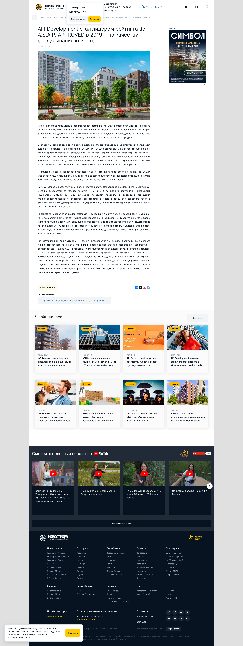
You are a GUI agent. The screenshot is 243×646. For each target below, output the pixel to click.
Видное (80, 567)
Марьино (111, 567)
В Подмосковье (54, 567)
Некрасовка (141, 553)
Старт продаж (172, 574)
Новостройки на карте (146, 591)
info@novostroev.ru (56, 616)
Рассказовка (141, 560)
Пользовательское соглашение (150, 629)
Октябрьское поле (144, 574)
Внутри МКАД (172, 571)
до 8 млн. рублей (174, 553)
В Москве (51, 564)
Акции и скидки (114, 598)
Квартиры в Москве (56, 553)
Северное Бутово (115, 574)
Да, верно (94, 19)
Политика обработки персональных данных (97, 629)
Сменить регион (78, 19)
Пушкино (81, 578)
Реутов (80, 574)
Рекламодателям (145, 616)
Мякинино (141, 571)
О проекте (142, 611)
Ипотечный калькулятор (118, 601)
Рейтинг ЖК (171, 598)
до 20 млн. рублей (174, 560)
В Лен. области (54, 578)
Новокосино (142, 564)
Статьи (169, 594)
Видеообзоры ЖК (144, 594)
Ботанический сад (144, 567)
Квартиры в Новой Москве (59, 556)
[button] (210, 486)
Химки (80, 560)
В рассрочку (171, 564)
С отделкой (171, 567)
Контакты (141, 621)
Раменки (140, 556)
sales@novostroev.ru (86, 619)
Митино (110, 556)
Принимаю (73, 633)
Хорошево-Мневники (116, 553)
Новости (170, 591)
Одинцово (81, 571)
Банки (109, 594)
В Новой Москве (54, 571)
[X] (140, 287)
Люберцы (81, 556)
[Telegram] (148, 287)
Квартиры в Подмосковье (58, 560)
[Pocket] (144, 287)
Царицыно (111, 560)
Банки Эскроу (113, 591)
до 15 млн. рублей (174, 556)
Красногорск (82, 553)
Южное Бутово (113, 571)
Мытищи (81, 564)
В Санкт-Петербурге (56, 574)
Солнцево (111, 564)
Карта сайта (173, 629)
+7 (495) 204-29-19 (151, 7)
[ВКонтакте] (136, 287)
